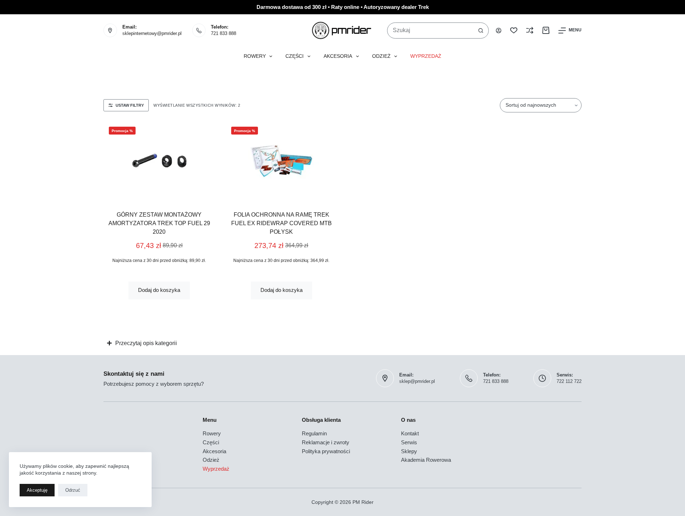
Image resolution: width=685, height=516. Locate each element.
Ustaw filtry (130, 105)
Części (294, 56)
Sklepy (409, 451)
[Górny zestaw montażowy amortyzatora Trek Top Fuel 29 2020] (159, 160)
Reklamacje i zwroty (325, 442)
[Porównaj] (529, 30)
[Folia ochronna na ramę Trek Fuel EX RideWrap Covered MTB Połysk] (282, 160)
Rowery (255, 56)
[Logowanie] (498, 30)
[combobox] (430, 30)
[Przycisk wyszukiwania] (480, 30)
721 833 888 (223, 33)
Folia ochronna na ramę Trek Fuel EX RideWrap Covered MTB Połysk (281, 223)
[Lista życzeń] (513, 30)
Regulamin (314, 433)
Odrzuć (72, 490)
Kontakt (410, 433)
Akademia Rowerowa (426, 460)
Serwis (409, 442)
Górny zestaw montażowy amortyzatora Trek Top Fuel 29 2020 (159, 223)
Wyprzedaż (425, 56)
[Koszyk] (545, 30)
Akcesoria (338, 56)
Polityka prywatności (326, 451)
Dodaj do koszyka (159, 290)
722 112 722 (569, 381)
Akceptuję (37, 490)
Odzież (381, 56)
